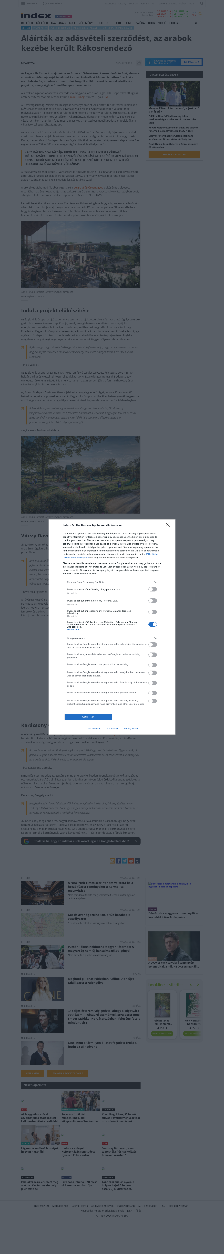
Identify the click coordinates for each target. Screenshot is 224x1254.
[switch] (152, 589)
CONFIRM (88, 717)
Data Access (112, 728)
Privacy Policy (130, 728)
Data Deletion (93, 728)
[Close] (169, 526)
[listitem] (112, 582)
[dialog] (112, 627)
